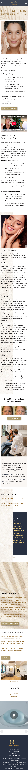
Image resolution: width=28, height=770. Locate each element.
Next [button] (25, 410)
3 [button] (14, 557)
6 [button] (17, 681)
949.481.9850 (14, 749)
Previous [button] (2, 410)
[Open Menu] (26, 3)
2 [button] (13, 557)
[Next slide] (26, 731)
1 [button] (10, 681)
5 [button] (16, 681)
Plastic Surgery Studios (17, 768)
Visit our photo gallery (7, 474)
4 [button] (16, 557)
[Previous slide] (1, 731)
